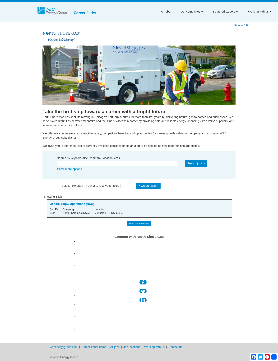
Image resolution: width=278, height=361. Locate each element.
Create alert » (149, 185)
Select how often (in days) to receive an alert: (91, 185)
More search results (139, 223)
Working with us (154, 347)
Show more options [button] (69, 169)
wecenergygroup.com (64, 347)
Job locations (131, 347)
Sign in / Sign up (244, 25)
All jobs (165, 11)
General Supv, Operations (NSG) (72, 204)
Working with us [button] (258, 11)
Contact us (175, 347)
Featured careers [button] (224, 11)
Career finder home (93, 347)
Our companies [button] (191, 11)
